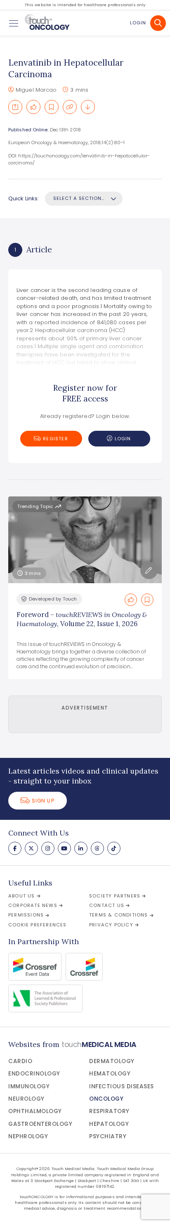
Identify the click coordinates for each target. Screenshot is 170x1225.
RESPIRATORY (109, 1111)
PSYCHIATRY (107, 1136)
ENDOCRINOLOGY (34, 1074)
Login (138, 22)
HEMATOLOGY (109, 1074)
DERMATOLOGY (112, 1061)
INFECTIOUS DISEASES (121, 1086)
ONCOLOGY (106, 1099)
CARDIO (20, 1061)
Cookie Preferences (37, 924)
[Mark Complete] (33, 107)
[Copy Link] (70, 107)
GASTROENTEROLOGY (40, 1124)
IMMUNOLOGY (29, 1086)
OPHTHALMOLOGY (35, 1111)
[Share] (15, 107)
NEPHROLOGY (28, 1136)
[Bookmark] (52, 107)
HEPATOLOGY (109, 1124)
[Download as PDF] (88, 107)
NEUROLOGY (26, 1099)
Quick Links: (23, 198)
